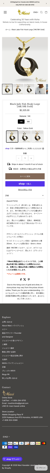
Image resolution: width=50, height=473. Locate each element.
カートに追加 (25, 176)
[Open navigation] (8, 12)
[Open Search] (41, 12)
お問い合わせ (7, 322)
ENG (35, 12)
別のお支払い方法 (25, 190)
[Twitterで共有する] (25, 280)
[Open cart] (46, 12)
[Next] (46, 3)
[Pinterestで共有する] (29, 280)
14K (21, 122)
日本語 (5, 437)
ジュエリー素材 (8, 348)
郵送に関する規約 (9, 352)
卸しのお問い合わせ (9, 378)
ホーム (7, 29)
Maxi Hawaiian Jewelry (27, 465)
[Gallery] (25, 66)
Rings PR (5, 374)
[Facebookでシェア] (21, 280)
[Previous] (3, 3)
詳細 (7, 195)
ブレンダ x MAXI (8, 371)
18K (28, 122)
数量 (25, 153)
